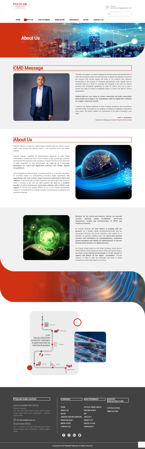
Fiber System (112, 411)
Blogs (85, 20)
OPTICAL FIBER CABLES (92, 407)
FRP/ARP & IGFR (90, 410)
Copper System (113, 408)
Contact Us (98, 20)
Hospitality (89, 427)
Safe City (88, 417)
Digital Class (89, 423)
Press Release (67, 420)
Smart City (88, 420)
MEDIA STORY (66, 423)
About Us (29, 20)
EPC (85, 414)
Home (18, 20)
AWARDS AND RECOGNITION (71, 417)
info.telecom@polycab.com (26, 420)
